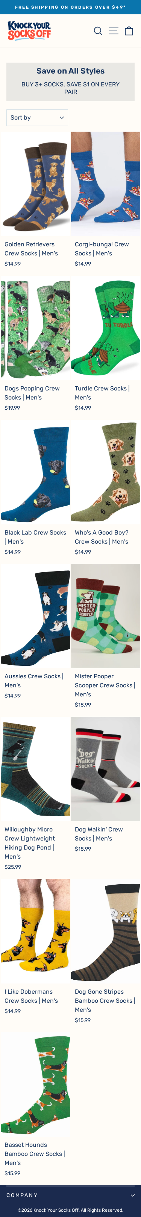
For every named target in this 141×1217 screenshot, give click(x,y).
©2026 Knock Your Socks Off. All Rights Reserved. (70, 1210)
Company (22, 1195)
